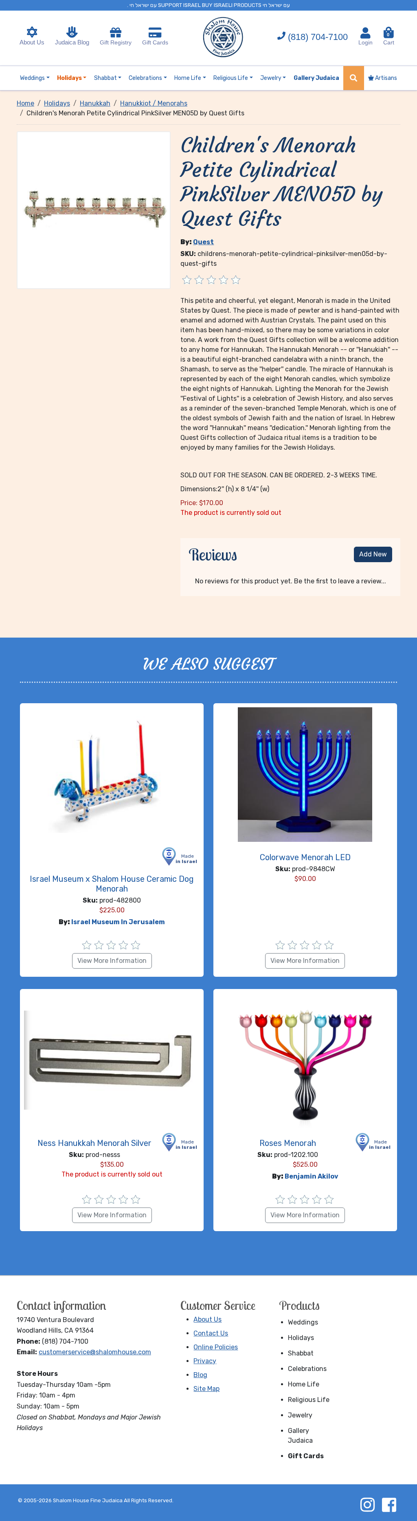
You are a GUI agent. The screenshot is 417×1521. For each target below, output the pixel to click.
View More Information (112, 961)
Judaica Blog (72, 42)
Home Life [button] (187, 78)
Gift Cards (155, 42)
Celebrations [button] (145, 78)
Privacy (204, 1361)
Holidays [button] (69, 78)
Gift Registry (116, 42)
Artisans (385, 78)
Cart (388, 39)
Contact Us (210, 1333)
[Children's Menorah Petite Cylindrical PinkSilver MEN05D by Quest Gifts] (94, 209)
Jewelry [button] (270, 78)
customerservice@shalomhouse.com (95, 1352)
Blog (200, 1375)
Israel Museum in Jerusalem (118, 922)
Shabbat (301, 1353)
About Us (32, 42)
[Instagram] (367, 1505)
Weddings (303, 1322)
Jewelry (300, 1415)
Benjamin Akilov (311, 1176)
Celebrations (307, 1369)
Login (365, 42)
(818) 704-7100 (318, 37)
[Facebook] (389, 1505)
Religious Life (308, 1400)
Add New (373, 554)
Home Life (303, 1384)
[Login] (365, 33)
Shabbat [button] (105, 78)
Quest (203, 242)
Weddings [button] (32, 78)
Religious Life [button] (230, 78)
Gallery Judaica (300, 1435)
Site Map (206, 1389)
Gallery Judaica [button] (316, 78)
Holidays (301, 1338)
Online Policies (215, 1347)
